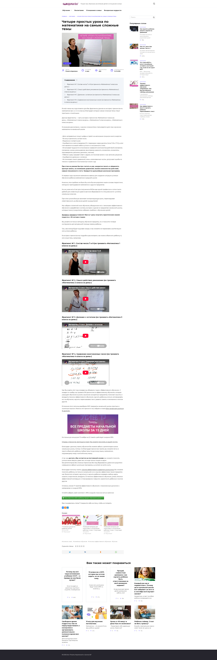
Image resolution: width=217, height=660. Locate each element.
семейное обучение (80, 541)
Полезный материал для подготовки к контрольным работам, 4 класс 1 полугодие (92, 528)
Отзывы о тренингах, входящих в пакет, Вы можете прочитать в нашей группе (90, 442)
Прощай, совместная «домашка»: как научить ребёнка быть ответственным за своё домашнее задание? (120, 578)
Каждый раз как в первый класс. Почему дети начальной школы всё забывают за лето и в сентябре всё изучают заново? (144, 588)
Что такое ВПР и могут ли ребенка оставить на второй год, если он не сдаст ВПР (147, 66)
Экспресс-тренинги (69, 215)
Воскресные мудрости (112, 10)
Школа (115, 541)
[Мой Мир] (68, 508)
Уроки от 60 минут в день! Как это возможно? (120, 622)
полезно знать (67, 541)
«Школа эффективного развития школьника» (98, 470)
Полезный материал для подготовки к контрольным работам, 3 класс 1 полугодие (113, 528)
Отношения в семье (94, 10)
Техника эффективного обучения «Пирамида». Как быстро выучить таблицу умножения (147, 88)
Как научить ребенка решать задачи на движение (147, 30)
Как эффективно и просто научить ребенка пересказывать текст (147, 109)
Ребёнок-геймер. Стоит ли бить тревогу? (144, 622)
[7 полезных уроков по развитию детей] (71, 520)
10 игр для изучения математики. (94, 622)
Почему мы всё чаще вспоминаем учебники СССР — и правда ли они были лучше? (72, 576)
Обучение (66, 10)
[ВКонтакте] (63, 508)
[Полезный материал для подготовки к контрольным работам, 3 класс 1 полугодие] (113, 520)
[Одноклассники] (65, 508)
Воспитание (79, 10)
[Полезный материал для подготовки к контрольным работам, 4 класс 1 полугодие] (92, 520)
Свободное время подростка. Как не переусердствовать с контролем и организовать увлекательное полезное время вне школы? (71, 629)
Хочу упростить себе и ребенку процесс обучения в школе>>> (84, 498)
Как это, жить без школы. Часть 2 (146, 47)
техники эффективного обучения (100, 541)
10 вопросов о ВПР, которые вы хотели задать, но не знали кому (96, 575)
